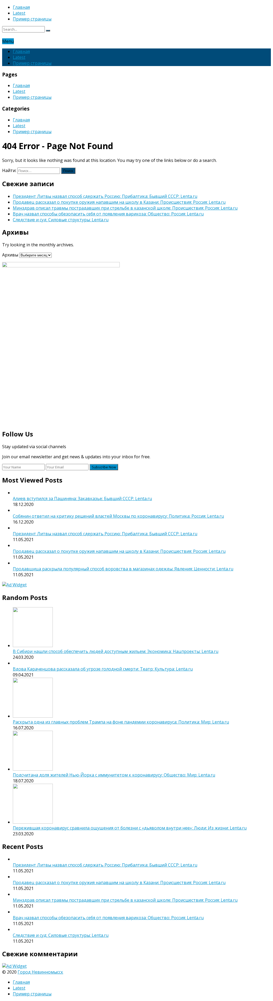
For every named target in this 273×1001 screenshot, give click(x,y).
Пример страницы (32, 19)
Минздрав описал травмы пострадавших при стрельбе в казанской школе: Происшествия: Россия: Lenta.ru (125, 208)
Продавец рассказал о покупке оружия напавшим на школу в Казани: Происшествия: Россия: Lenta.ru (119, 202)
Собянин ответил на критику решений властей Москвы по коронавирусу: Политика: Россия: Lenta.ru (118, 516)
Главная (21, 7)
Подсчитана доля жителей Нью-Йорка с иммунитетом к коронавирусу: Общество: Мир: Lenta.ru (114, 775)
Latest (19, 13)
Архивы (10, 255)
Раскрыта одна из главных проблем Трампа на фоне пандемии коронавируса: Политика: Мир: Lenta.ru (121, 722)
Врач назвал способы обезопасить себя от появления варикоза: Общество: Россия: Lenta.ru (108, 214)
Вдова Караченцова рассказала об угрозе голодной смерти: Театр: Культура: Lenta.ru (103, 669)
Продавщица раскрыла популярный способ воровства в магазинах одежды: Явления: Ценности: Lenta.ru (123, 569)
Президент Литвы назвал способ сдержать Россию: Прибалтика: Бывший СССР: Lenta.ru (105, 196)
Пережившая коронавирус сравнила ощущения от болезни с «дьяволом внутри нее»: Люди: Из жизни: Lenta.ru (130, 828)
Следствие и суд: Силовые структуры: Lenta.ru (61, 220)
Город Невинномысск (40, 972)
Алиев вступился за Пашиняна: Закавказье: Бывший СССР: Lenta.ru (82, 498)
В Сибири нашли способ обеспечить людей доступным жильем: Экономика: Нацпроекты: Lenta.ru (115, 651)
